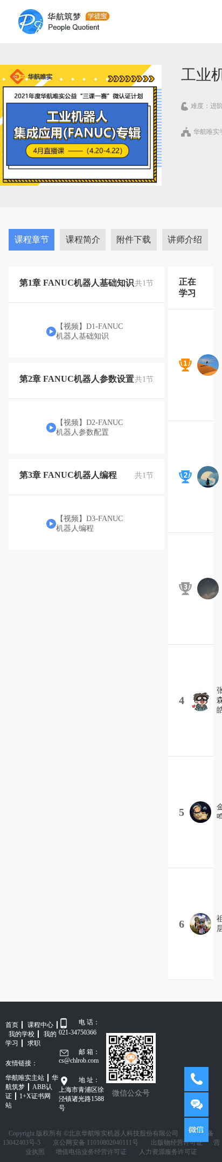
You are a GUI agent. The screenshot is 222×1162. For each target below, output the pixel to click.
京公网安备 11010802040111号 (95, 1142)
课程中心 (40, 1025)
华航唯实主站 (24, 1078)
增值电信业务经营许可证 (91, 1152)
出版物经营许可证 (177, 1142)
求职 (33, 1043)
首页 (11, 1025)
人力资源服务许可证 (168, 1152)
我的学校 (21, 1034)
